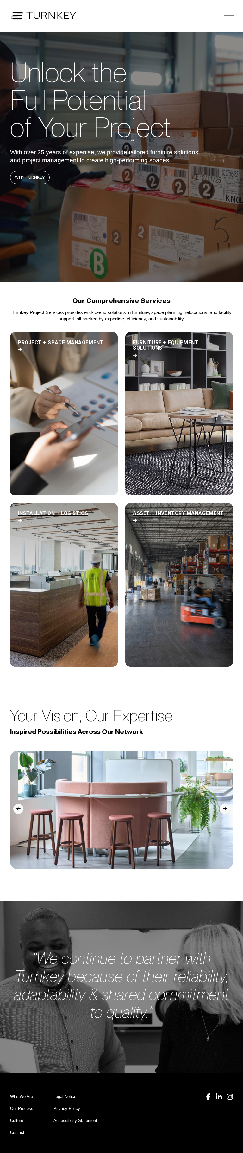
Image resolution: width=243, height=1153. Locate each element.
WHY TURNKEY (30, 177)
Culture (16, 1120)
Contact (17, 1132)
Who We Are (21, 1096)
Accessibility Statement (75, 1120)
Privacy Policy (66, 1108)
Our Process (21, 1108)
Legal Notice (64, 1096)
